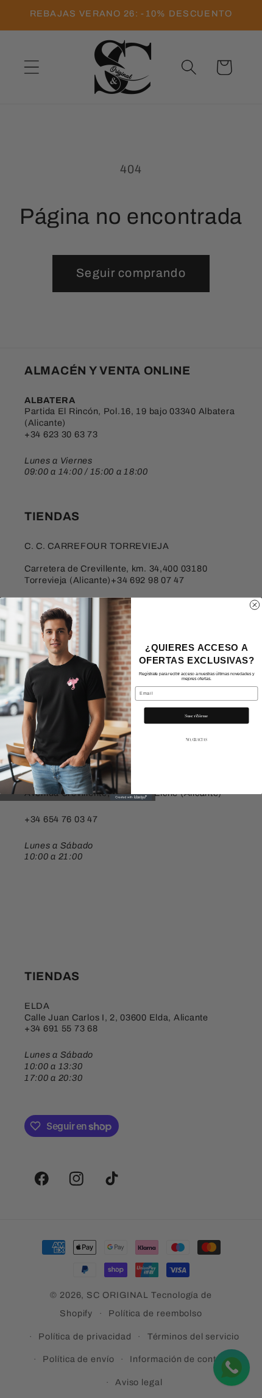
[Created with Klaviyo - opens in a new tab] (131, 797)
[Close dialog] (254, 604)
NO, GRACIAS (196, 739)
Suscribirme (196, 715)
